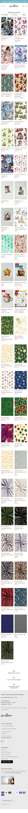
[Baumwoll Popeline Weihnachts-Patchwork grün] (21, 406)
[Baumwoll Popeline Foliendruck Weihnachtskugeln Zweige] (7, 325)
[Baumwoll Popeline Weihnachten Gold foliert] (21, 570)
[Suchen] (4, 6)
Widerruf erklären (7, 762)
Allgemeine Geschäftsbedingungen (9, 756)
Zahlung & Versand (5, 754)
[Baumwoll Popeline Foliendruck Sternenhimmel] (7, 353)
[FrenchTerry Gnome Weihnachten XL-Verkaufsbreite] (7, 54)
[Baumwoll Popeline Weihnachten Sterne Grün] (7, 516)
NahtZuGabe (6, 804)
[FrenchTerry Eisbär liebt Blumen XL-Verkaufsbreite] (21, 54)
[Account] (23, 6)
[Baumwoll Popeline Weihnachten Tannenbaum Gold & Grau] (7, 488)
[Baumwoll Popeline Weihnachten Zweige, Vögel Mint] (21, 460)
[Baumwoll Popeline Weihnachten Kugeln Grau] (7, 570)
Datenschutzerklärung (6, 752)
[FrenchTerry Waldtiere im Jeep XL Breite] (21, 110)
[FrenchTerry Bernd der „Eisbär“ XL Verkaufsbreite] (21, 217)
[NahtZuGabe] (14, 6)
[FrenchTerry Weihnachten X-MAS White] (21, 164)
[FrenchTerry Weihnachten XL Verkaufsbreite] (7, 164)
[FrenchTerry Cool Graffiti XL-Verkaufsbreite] (7, 26)
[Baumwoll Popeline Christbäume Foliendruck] (7, 380)
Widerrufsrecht (4, 759)
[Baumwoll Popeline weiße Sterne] (21, 624)
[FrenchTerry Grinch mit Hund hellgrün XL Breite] (7, 137)
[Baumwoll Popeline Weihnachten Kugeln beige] (7, 460)
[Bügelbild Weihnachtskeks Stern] (7, 272)
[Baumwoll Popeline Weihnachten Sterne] (7, 406)
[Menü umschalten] (1, 6)
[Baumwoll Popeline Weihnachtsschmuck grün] (21, 353)
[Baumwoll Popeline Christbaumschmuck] (21, 433)
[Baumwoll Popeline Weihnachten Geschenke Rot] (7, 597)
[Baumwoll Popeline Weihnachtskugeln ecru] (21, 325)
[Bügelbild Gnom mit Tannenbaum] (21, 190)
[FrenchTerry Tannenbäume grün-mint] (7, 244)
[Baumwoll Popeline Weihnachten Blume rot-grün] (7, 650)
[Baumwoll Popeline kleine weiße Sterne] (7, 624)
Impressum (3, 750)
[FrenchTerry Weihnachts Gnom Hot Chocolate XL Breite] (21, 244)
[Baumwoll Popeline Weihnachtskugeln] (21, 380)
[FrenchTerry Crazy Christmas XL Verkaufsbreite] (21, 137)
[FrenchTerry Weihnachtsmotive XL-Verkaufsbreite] (21, 26)
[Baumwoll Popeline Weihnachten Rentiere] (7, 433)
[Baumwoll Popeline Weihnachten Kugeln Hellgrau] (21, 542)
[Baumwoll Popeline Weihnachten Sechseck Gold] (7, 542)
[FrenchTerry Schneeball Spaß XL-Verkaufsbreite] (7, 110)
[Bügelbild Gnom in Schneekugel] (7, 217)
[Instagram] (3, 741)
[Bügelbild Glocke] (7, 190)
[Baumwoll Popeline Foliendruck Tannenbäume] (21, 597)
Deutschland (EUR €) (7, 800)
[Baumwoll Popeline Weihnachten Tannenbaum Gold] (21, 488)
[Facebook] (1, 741)
